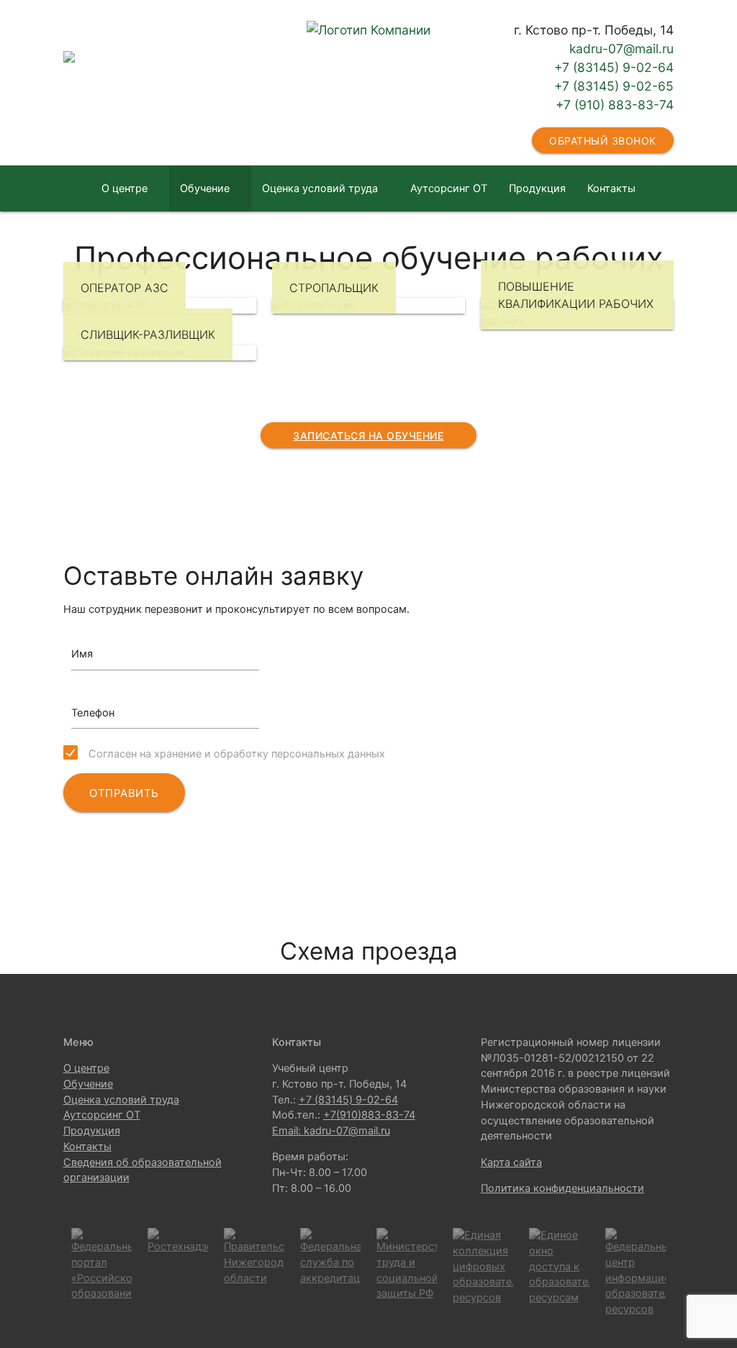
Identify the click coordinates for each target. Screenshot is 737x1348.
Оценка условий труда (320, 188)
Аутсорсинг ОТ (448, 188)
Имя (82, 653)
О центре (124, 188)
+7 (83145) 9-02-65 (614, 86)
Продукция (537, 188)
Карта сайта (511, 1162)
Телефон (92, 712)
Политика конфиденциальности (562, 1188)
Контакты (611, 188)
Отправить (124, 793)
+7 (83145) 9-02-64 (614, 67)
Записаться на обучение (368, 435)
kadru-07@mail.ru (621, 48)
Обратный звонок (602, 141)
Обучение (205, 188)
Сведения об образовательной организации (368, 234)
